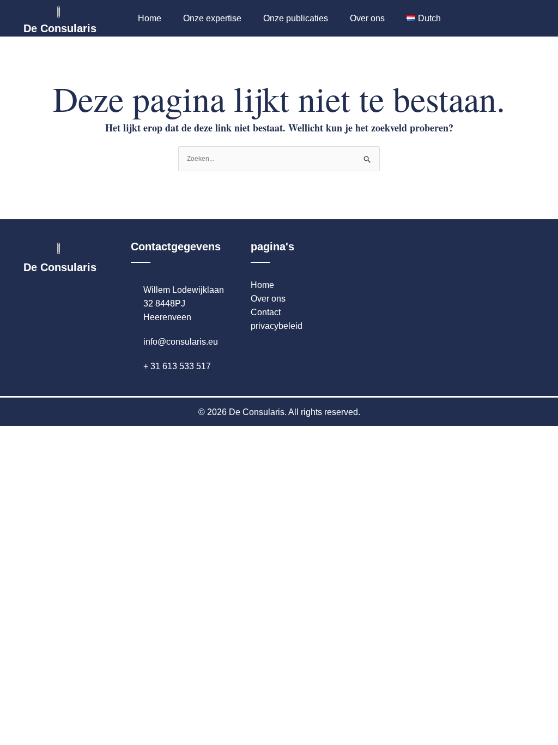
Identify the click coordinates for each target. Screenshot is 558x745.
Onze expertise (212, 18)
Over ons (367, 18)
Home (149, 18)
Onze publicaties (295, 18)
